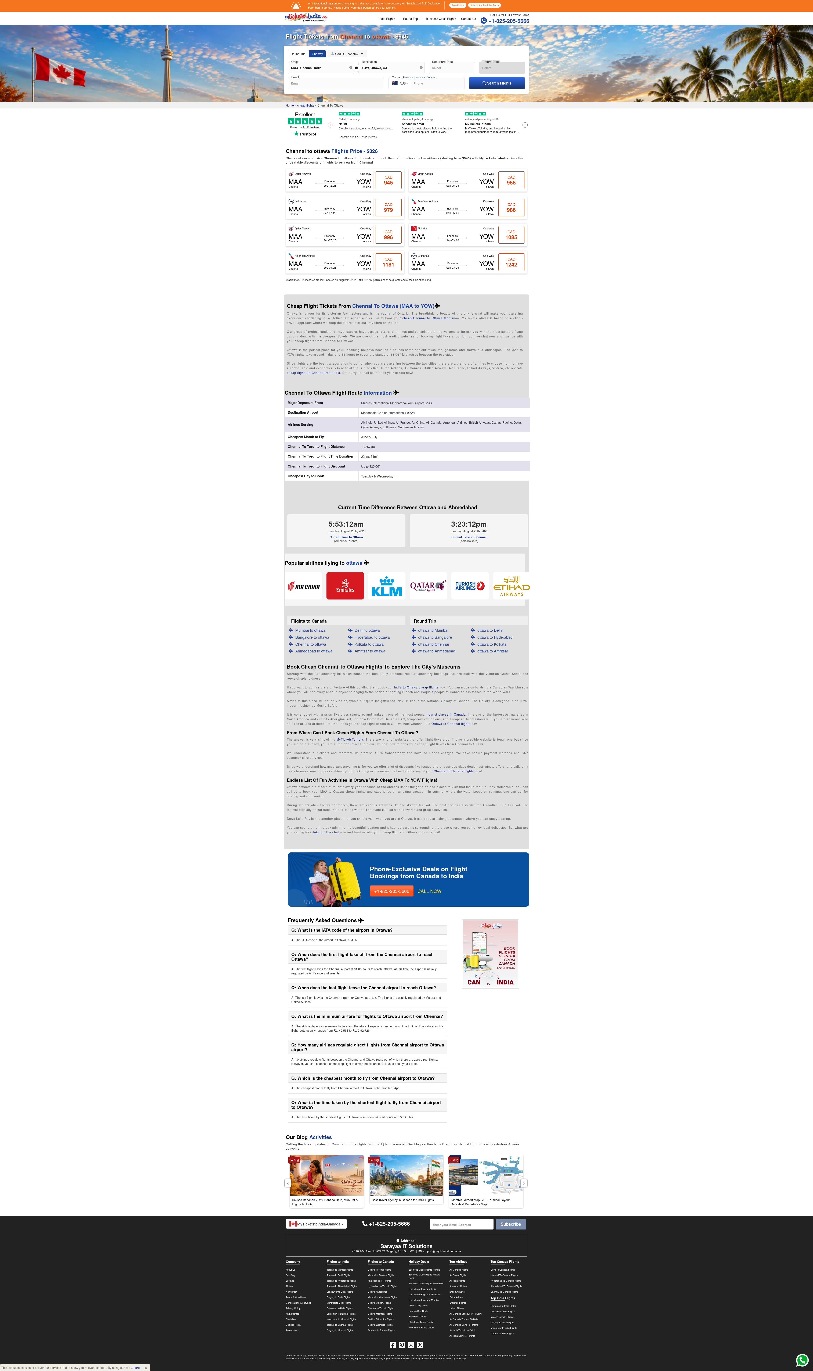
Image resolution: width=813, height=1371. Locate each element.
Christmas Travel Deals (421, 1322)
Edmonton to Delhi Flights (340, 1308)
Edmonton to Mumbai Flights (341, 1313)
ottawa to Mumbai (432, 630)
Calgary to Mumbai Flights (340, 1330)
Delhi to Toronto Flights (379, 1269)
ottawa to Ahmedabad (435, 651)
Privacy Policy (293, 1308)
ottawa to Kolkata (490, 644)
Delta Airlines (456, 1297)
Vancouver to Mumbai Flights (341, 1319)
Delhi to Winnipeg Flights (380, 1324)
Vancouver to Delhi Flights (340, 1291)
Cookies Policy (293, 1324)
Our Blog (290, 1275)
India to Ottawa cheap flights (416, 687)
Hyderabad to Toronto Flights (383, 1286)
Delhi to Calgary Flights (379, 1302)
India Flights (387, 19)
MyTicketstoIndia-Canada (319, 1224)
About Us (290, 1269)
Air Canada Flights (458, 1269)
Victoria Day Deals (418, 1305)
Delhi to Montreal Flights (380, 1313)
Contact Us (468, 19)
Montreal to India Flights (503, 1311)
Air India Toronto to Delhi (461, 1330)
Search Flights (499, 83)
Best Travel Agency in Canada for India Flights (403, 1200)
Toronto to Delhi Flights (338, 1275)
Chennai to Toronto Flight (380, 1308)
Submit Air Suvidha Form (484, 5)
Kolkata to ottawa (368, 644)
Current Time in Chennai (469, 537)
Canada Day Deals (418, 1311)
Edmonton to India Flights (503, 1305)
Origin (295, 61)
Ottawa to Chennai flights (450, 724)
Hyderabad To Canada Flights (506, 1280)
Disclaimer (291, 1319)
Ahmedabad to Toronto (379, 1280)
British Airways (457, 1291)
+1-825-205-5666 (508, 21)
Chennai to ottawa (309, 644)
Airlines (289, 1286)
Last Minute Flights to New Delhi (425, 1294)
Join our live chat (325, 832)
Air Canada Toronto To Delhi (463, 1319)
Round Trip (411, 19)
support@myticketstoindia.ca (441, 1251)
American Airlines (458, 1286)
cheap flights (305, 105)
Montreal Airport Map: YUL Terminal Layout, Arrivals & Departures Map (480, 1202)
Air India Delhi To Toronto (462, 1335)
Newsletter (291, 1291)
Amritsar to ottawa (369, 651)
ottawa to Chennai (432, 644)
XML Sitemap (292, 1313)
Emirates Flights (457, 1302)
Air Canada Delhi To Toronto (463, 1324)
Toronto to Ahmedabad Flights (342, 1286)
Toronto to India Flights (502, 1333)
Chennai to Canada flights (454, 771)
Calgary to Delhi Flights (338, 1297)
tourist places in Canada (446, 714)
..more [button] (135, 1367)
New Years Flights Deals (421, 1327)
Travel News (292, 1330)
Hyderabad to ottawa (371, 637)
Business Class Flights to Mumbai (426, 1283)
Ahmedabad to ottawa (312, 651)
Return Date (491, 61)
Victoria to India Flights (502, 1316)
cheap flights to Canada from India (313, 373)
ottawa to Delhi (489, 630)
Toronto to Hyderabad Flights (342, 1280)
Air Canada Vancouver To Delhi (465, 1313)
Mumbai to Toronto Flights (381, 1275)
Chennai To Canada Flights (504, 1291)
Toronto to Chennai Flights (340, 1324)
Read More (457, 5)
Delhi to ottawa (366, 630)
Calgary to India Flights (502, 1322)
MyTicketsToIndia (349, 739)
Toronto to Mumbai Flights (340, 1269)
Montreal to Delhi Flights (339, 1302)
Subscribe (511, 1224)
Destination (369, 61)
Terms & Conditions (296, 1297)
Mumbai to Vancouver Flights (382, 1297)
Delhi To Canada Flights (503, 1269)
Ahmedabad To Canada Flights (506, 1286)
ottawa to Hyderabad (494, 637)
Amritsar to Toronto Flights (381, 1330)
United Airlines (456, 1308)
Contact (414, 77)
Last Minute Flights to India (422, 1289)
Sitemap (290, 1280)
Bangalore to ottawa (311, 637)
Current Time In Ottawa (346, 537)
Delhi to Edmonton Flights (381, 1319)
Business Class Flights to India (424, 1269)
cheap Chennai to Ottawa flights (427, 318)
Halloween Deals (417, 1316)
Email (295, 77)
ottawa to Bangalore (434, 637)
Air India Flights (457, 1280)
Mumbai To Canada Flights (504, 1275)
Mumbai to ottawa (309, 630)
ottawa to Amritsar (491, 651)
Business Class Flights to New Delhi (424, 1276)
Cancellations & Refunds (298, 1302)
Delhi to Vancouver (377, 1291)
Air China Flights (457, 1275)
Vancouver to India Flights (504, 1327)
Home (290, 105)
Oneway (317, 54)
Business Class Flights (441, 19)
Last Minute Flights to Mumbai (424, 1300)
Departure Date (442, 61)
